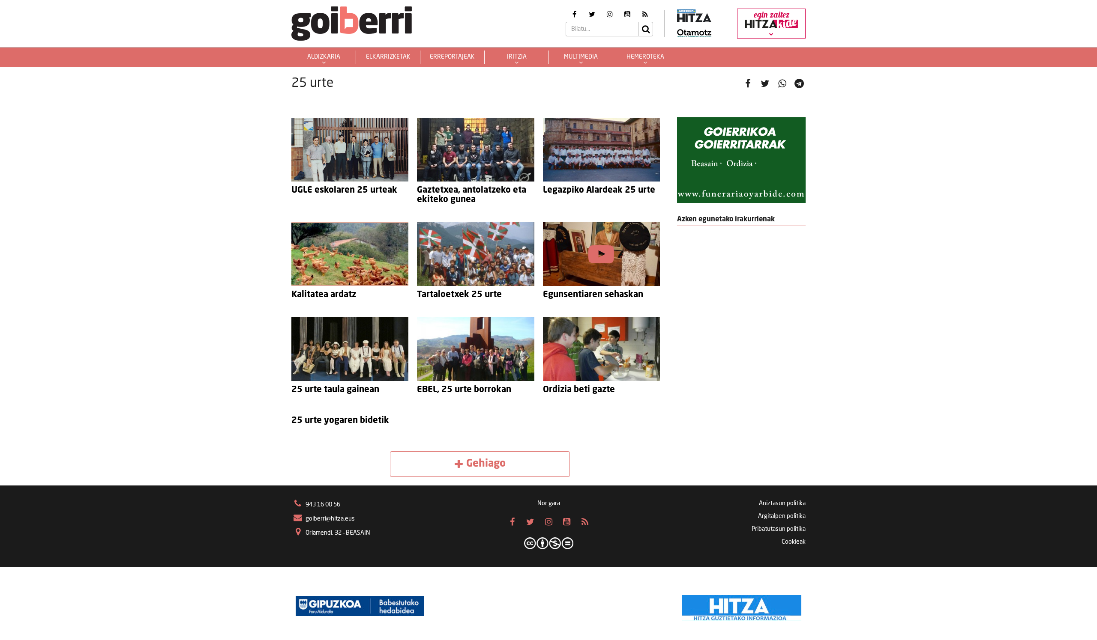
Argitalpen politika (782, 516)
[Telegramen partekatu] (799, 83)
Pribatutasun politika (779, 529)
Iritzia (517, 57)
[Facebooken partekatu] (747, 83)
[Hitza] (741, 605)
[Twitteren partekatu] (764, 83)
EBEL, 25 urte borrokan (464, 390)
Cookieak (794, 542)
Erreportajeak (452, 57)
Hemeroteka (645, 57)
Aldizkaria (323, 57)
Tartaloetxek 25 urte (459, 295)
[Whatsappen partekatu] (782, 83)
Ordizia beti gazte (579, 390)
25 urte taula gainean (335, 390)
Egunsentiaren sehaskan (593, 295)
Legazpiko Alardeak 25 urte (599, 190)
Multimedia (581, 57)
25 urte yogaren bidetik (340, 421)
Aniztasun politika (782, 503)
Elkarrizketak (388, 57)
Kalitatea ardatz (323, 295)
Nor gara (548, 503)
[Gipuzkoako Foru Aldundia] (360, 605)
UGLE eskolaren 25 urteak (344, 190)
